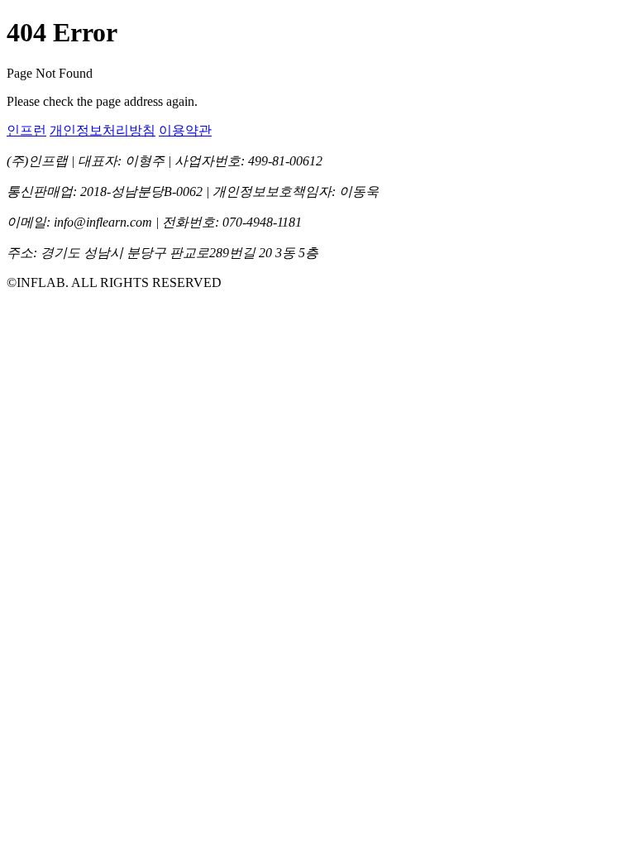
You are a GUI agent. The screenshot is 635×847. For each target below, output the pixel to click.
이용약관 (185, 130)
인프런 (26, 130)
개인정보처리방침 (102, 130)
